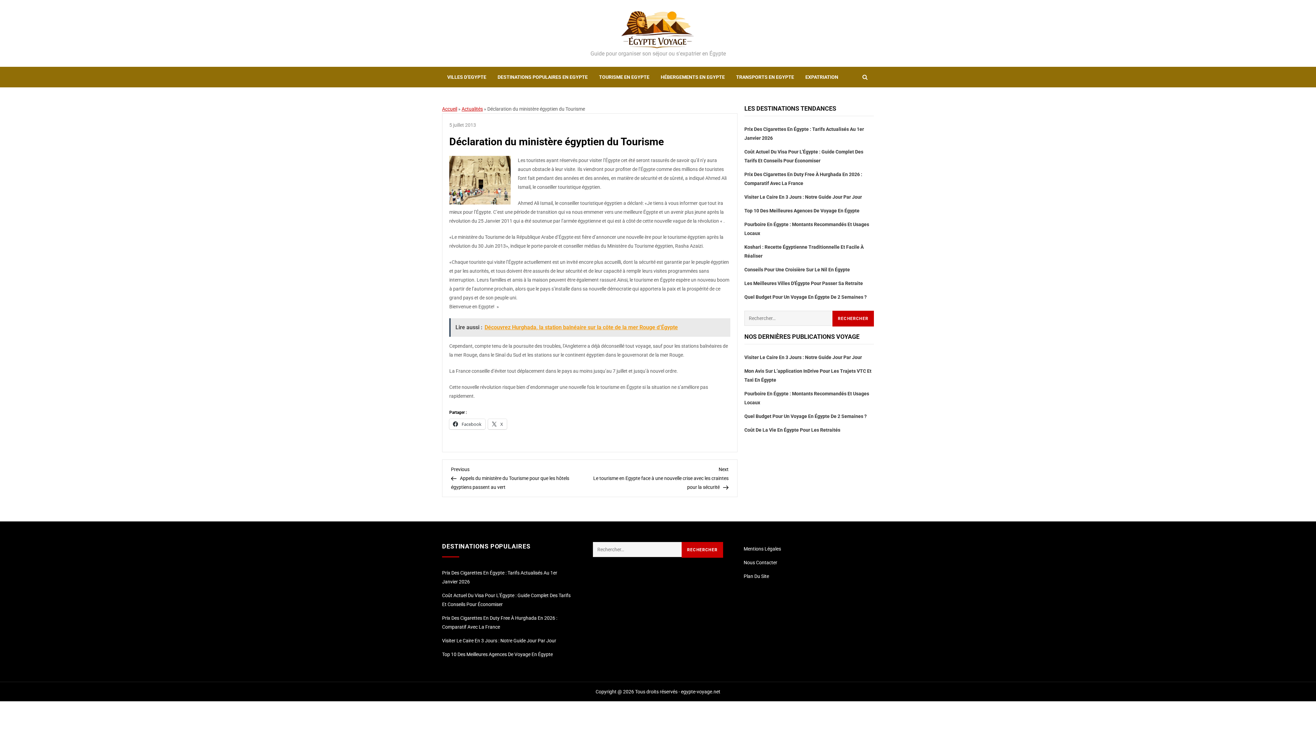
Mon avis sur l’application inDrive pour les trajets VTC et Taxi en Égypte (808, 375)
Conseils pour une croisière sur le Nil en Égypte (797, 269)
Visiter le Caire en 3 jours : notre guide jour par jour (803, 197)
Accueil (449, 109)
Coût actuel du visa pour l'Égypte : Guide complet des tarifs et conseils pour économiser (803, 156)
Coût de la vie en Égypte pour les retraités (792, 430)
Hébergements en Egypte (693, 77)
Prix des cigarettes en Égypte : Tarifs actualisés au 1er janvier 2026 (804, 133)
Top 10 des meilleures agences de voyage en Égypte (802, 210)
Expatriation (821, 77)
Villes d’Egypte (466, 77)
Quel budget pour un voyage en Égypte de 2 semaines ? (805, 297)
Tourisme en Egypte (624, 77)
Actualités (472, 109)
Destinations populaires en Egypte (543, 77)
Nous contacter (760, 562)
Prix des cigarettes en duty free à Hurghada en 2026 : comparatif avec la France (803, 179)
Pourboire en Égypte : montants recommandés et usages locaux (806, 229)
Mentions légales (762, 549)
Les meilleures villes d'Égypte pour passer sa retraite (803, 283)
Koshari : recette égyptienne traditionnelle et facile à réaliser (804, 251)
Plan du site (756, 576)
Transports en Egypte (765, 77)
